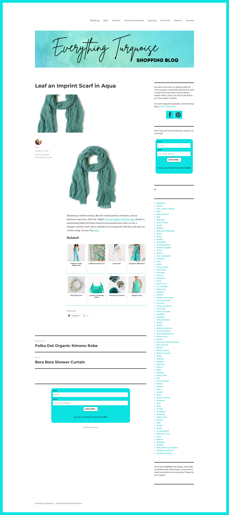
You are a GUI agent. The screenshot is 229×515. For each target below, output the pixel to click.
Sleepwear (160, 400)
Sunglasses (161, 411)
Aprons (159, 206)
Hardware (160, 317)
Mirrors (159, 367)
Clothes (159, 253)
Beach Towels (162, 223)
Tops (158, 423)
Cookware (160, 259)
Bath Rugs (160, 220)
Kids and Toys (162, 345)
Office (158, 370)
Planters (159, 386)
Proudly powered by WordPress (69, 503)
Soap (158, 403)
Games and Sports (164, 306)
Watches (160, 445)
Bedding (95, 20)
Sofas (158, 406)
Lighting (151, 20)
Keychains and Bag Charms (167, 342)
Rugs (158, 389)
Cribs (158, 261)
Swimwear (160, 414)
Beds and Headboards (165, 231)
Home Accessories (134, 20)
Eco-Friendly (162, 286)
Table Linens (161, 417)
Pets (158, 378)
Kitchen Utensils (163, 353)
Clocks (159, 250)
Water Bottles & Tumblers (167, 448)
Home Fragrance (163, 331)
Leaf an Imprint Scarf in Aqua (120, 219)
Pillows (159, 384)
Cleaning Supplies (163, 248)
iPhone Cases (162, 336)
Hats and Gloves (163, 320)
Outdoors (160, 373)
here (96, 230)
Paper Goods (161, 375)
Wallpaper (160, 442)
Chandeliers (161, 242)
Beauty (159, 225)
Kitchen (116, 20)
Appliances (161, 203)
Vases (158, 436)
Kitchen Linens (162, 350)
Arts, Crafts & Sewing (165, 209)
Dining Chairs (162, 267)
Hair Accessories (163, 311)
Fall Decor (160, 292)
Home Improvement (165, 334)
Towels (159, 425)
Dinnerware (161, 270)
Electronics (161, 289)
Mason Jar (160, 364)
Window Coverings (164, 453)
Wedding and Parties (165, 450)
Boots (158, 236)
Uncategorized (162, 431)
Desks (159, 264)
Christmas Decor (163, 245)
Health (159, 323)
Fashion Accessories (165, 298)
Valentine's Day (163, 434)
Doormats (160, 273)
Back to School (162, 214)
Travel (159, 428)
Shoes (159, 395)
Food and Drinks (163, 300)
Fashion (178, 20)
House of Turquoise (166, 106)
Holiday (159, 325)
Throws (159, 420)
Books (159, 234)
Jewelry (190, 20)
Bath (105, 20)
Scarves (49, 157)
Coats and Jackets (163, 256)
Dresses (159, 275)
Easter (159, 281)
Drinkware (160, 278)
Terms (89, 427)
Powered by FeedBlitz (99, 417)
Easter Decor (161, 284)
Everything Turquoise (44, 503)
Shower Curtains (163, 398)
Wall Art (159, 439)
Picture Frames (162, 381)
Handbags (160, 314)
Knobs (159, 356)
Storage (159, 409)
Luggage (160, 361)
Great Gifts (161, 309)
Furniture (165, 20)
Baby (158, 211)
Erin (37, 147)
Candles (159, 239)
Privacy (95, 427)
